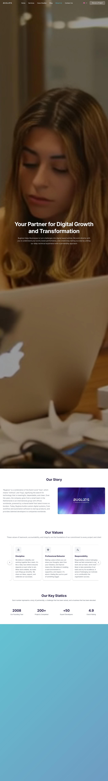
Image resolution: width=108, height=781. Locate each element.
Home (23, 3)
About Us (58, 3)
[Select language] (85, 3)
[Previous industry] (9, 562)
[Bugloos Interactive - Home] (7, 3)
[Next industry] (98, 562)
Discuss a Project (97, 3)
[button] (24, 562)
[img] (81, 500)
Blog (51, 3)
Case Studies (42, 3)
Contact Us (69, 3)
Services (31, 3)
